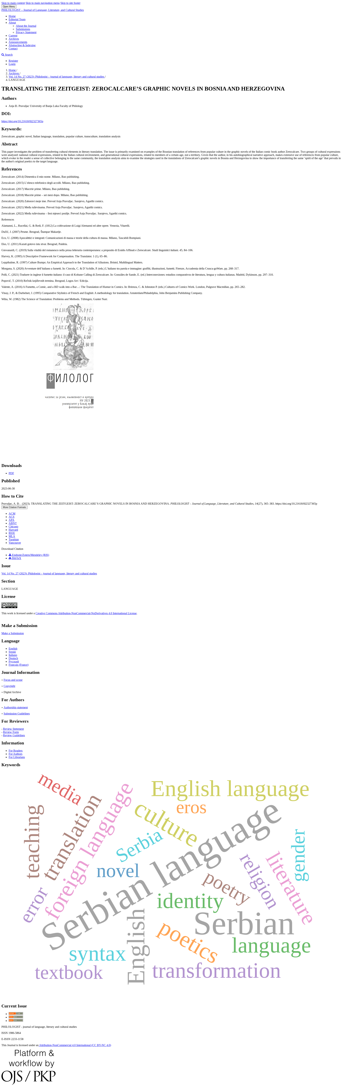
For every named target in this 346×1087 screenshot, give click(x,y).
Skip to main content (13, 3)
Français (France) (18, 664)
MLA (12, 536)
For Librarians (17, 757)
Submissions (23, 29)
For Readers (16, 750)
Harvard (13, 529)
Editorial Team (17, 19)
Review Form (11, 732)
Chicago (13, 526)
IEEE (12, 532)
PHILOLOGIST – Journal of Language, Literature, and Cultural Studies (42, 10)
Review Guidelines (14, 735)
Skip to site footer (70, 3)
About (12, 22)
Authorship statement (16, 707)
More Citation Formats (14, 507)
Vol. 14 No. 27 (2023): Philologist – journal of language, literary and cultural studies (57, 76)
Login (12, 64)
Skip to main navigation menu (43, 3)
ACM (12, 513)
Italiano (13, 655)
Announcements (18, 42)
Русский (14, 661)
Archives (14, 38)
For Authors (15, 753)
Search (8, 54)
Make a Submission (12, 633)
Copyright (9, 686)
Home (12, 16)
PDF (11, 473)
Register (13, 60)
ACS (11, 516)
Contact (13, 48)
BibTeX (16, 558)
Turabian (14, 539)
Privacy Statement (26, 32)
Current (13, 35)
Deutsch (13, 658)
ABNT (13, 523)
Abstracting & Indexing (22, 45)
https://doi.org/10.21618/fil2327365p (22, 121)
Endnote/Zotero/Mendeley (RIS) (30, 554)
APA (11, 520)
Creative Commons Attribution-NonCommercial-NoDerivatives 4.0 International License (86, 613)
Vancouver (15, 542)
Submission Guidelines (17, 713)
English (13, 648)
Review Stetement (13, 728)
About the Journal (26, 25)
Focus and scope (13, 679)
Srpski (12, 651)
